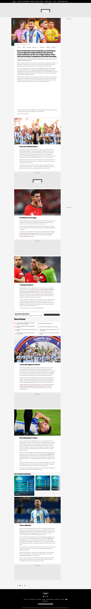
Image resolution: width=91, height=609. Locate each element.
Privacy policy (38, 599)
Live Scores (19, 1)
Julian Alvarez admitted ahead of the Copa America (31, 386)
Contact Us (26, 599)
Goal (28, 607)
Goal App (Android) (49, 599)
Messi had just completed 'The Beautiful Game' (42, 69)
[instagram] (47, 597)
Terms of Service (32, 599)
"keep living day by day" (24, 531)
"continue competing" (46, 537)
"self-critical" (33, 533)
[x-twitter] (45, 597)
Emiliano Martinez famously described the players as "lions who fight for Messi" (36, 384)
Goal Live (62, 599)
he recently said (45, 548)
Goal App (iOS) (57, 599)
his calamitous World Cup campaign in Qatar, (29, 233)
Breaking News (26, 1)
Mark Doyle (19, 44)
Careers (43, 599)
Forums (37, 1)
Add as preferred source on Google (52, 314)
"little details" (50, 538)
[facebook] (43, 597)
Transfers (32, 1)
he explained (32, 109)
